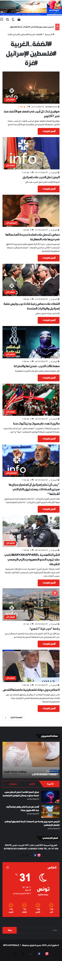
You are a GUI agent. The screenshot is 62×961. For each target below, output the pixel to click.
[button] (31, 88)
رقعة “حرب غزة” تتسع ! (45, 629)
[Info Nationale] (31, 8)
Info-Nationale (11, 945)
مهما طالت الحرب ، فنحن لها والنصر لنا (37, 366)
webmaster (51, 107)
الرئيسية (48, 34)
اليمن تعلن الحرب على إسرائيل (41, 177)
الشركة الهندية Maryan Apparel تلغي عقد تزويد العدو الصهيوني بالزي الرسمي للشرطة (32, 559)
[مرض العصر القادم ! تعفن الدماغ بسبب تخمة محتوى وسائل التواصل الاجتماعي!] (50, 797)
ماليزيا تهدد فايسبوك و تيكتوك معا (36, 424)
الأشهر (32, 784)
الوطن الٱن (53, 173)
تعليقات (13, 784)
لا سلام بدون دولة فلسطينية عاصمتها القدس (31, 690)
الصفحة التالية (16, 717)
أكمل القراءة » (48, 131)
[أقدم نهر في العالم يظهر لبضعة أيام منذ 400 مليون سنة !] (50, 811)
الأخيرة (50, 784)
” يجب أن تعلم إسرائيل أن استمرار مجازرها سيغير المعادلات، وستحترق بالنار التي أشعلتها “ (34, 489)
